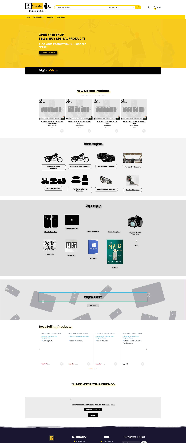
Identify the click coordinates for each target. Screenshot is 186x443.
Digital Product (38, 17)
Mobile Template (46, 333)
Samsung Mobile (56, 333)
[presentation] (146, 349)
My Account (61, 17)
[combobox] (81, 7)
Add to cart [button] (62, 131)
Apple (70, 333)
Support (50, 17)
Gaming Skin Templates (102, 333)
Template (85, 333)
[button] (86, 390)
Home (28, 17)
